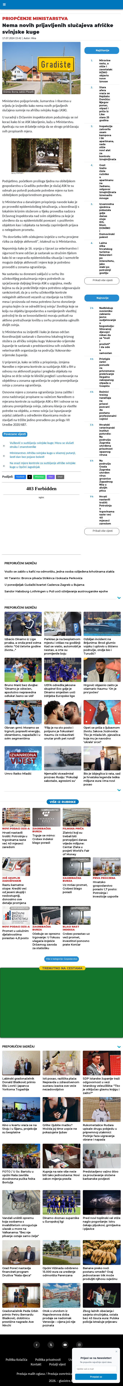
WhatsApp (39, 477)
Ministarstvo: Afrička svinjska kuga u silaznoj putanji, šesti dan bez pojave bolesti (43, 455)
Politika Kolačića (17, 1360)
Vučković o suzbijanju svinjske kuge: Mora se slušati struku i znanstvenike (42, 445)
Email (60, 477)
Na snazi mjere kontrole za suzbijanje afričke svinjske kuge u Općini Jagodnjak (42, 465)
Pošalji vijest (57, 1364)
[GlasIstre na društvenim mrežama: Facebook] (40, 1345)
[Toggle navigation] (4, 4)
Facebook (20, 477)
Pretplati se (96, 1376)
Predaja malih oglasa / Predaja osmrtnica (45, 1374)
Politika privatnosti (48, 1360)
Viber (50, 477)
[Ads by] (21, 174)
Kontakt (36, 1364)
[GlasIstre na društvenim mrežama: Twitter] (54, 1345)
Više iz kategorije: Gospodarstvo (61, 959)
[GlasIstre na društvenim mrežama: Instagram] (83, 1345)
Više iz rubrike (63, 802)
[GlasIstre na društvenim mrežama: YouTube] (68, 1345)
